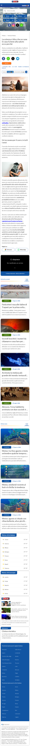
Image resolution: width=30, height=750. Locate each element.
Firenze (17, 700)
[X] (17, 25)
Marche (17, 659)
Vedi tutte (26, 424)
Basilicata (4, 676)
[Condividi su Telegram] (17, 59)
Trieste (3, 697)
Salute (6, 63)
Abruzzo (17, 669)
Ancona (4, 700)
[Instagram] (13, 25)
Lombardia (17, 653)
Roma (16, 703)
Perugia (4, 703)
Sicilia (3, 680)
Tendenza (6, 447)
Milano (16, 690)
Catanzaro (17, 713)
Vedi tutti (26, 279)
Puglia (16, 673)
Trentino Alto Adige (6, 656)
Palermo (4, 717)
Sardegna (17, 680)
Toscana (17, 663)
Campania (4, 669)
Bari (16, 710)
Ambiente (6, 300)
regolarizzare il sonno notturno (12, 221)
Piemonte (4, 649)
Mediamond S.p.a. (14, 739)
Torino (3, 686)
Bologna (17, 697)
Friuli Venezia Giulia (6, 663)
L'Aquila (17, 707)
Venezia (17, 693)
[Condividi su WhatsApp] (8, 59)
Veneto (16, 656)
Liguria (3, 653)
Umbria (4, 666)
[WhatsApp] (21, 25)
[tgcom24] (15, 2)
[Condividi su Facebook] (3, 59)
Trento (3, 693)
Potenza (4, 713)
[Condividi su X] (13, 59)
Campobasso (5, 710)
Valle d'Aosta (18, 649)
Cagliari (17, 717)
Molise (3, 673)
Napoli (3, 707)
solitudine (5, 123)
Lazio (16, 666)
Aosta (16, 686)
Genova (4, 690)
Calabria (17, 676)
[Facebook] (9, 25)
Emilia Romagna (6, 659)
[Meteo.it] (25, 5)
